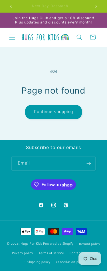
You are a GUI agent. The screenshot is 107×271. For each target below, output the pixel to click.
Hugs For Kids (32, 243)
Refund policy (89, 244)
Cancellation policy (70, 262)
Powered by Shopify (58, 243)
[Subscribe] (88, 164)
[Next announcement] (96, 6)
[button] (12, 37)
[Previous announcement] (11, 6)
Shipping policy (39, 262)
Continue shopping (53, 112)
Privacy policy (22, 253)
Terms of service (51, 253)
